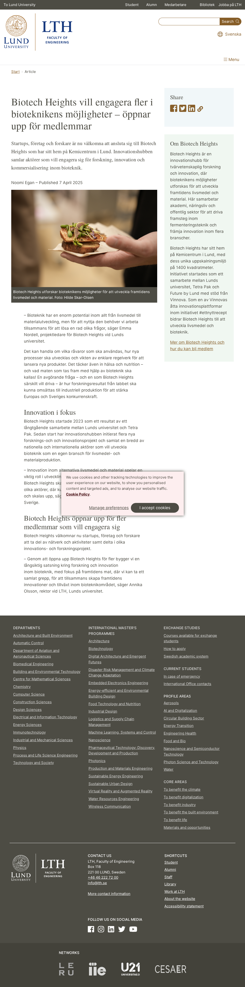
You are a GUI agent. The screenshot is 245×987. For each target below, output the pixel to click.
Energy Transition (179, 725)
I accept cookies (154, 507)
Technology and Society (33, 762)
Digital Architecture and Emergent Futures (117, 659)
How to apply (175, 648)
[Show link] (200, 110)
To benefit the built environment (191, 812)
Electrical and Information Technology (45, 717)
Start (15, 71)
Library (170, 884)
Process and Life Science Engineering (45, 755)
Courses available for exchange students (190, 638)
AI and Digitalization (180, 710)
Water (168, 769)
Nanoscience (100, 740)
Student (132, 4)
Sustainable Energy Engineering (116, 776)
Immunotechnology (29, 732)
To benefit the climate (182, 789)
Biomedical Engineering (33, 664)
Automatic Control (28, 643)
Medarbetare (175, 4)
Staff (168, 877)
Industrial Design (103, 711)
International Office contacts (187, 684)
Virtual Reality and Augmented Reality (120, 791)
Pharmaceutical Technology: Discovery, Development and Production (122, 750)
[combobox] (189, 22)
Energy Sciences (27, 724)
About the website (179, 898)
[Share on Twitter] (182, 110)
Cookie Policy (78, 494)
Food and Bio (175, 741)
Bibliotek (207, 4)
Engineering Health (180, 733)
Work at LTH (174, 891)
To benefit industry (180, 804)
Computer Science (29, 694)
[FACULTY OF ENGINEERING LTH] (38, 32)
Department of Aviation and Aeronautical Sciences (36, 653)
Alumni (170, 869)
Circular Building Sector (184, 718)
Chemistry (22, 686)
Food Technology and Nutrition (115, 704)
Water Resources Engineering (114, 798)
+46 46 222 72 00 (103, 877)
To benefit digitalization (183, 797)
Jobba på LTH (229, 4)
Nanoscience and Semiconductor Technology (192, 751)
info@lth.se (97, 883)
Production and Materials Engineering (120, 768)
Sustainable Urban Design (111, 783)
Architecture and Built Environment (42, 635)
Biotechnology (101, 648)
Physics (19, 747)
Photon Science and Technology (191, 762)
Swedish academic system (186, 656)
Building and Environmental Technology (46, 671)
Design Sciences (27, 709)
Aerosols (171, 703)
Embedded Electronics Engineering (118, 683)
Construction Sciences (32, 702)
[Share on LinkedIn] (191, 110)
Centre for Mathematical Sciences (42, 679)
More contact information (109, 893)
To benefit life (175, 820)
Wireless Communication (110, 806)
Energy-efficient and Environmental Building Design (119, 693)
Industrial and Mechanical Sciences (43, 740)
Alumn (151, 4)
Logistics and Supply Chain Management (111, 722)
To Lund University (19, 4)
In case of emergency (182, 676)
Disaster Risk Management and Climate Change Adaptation (122, 672)
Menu (233, 59)
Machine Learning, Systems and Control (122, 732)
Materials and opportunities (187, 827)
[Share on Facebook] (173, 110)
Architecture (99, 641)
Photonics (97, 760)
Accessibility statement (184, 906)
